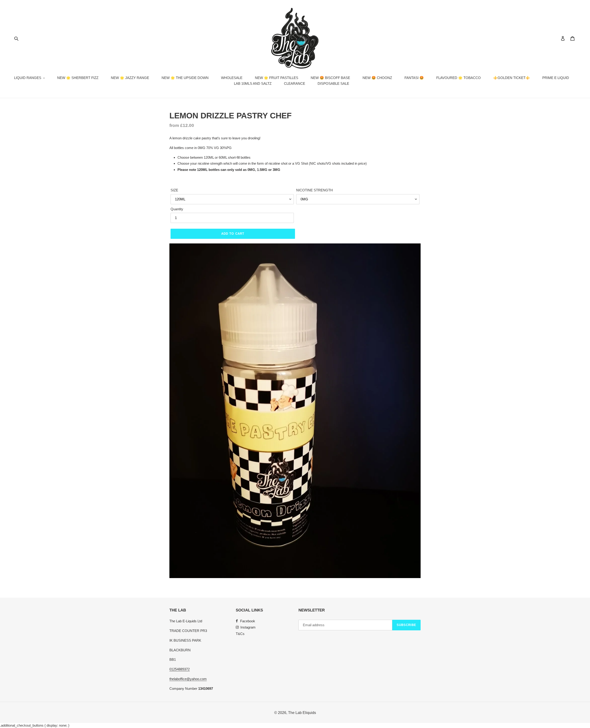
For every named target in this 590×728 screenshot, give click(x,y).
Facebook (247, 621)
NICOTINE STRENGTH (314, 190)
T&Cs (240, 634)
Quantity (177, 209)
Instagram (248, 627)
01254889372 (179, 669)
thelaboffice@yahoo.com (188, 679)
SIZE (174, 190)
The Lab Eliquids (302, 713)
